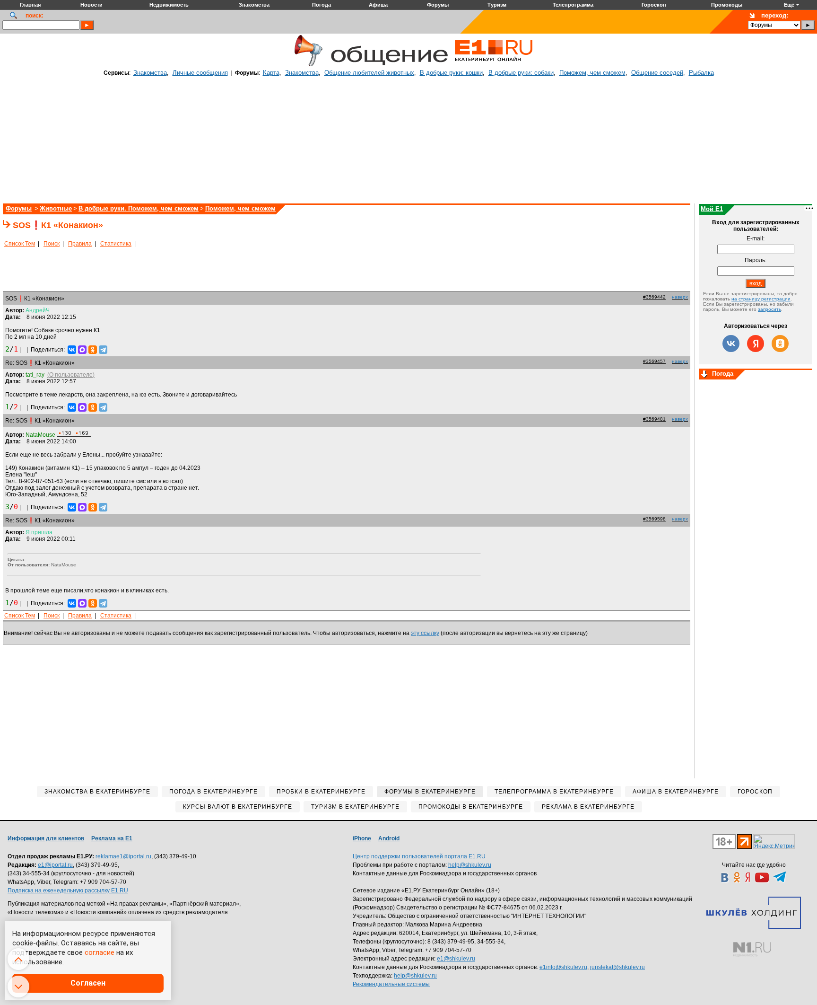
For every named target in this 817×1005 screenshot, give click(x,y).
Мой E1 (712, 208)
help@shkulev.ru (469, 865)
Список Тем (19, 243)
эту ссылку (425, 633)
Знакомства (150, 72)
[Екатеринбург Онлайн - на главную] (493, 65)
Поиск (51, 243)
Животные (56, 208)
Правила (80, 243)
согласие (99, 952)
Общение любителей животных (369, 72)
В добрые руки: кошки (451, 72)
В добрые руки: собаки (521, 72)
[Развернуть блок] (704, 374)
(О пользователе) (71, 374)
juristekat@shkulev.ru (617, 967)
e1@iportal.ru (55, 865)
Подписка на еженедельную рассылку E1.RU (68, 890)
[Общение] (306, 65)
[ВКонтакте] (72, 349)
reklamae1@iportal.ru (123, 856)
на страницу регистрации (761, 298)
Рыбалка (701, 72)
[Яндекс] (755, 343)
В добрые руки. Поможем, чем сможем (138, 208)
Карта (271, 72)
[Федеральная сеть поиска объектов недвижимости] (752, 949)
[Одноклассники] (92, 349)
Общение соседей (657, 72)
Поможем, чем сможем (592, 72)
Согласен (87, 983)
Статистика (115, 243)
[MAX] (82, 349)
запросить (769, 309)
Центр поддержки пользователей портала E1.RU (419, 856)
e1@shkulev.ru (456, 958)
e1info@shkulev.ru (563, 967)
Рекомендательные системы (391, 984)
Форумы (19, 208)
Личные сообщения (200, 72)
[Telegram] (103, 349)
